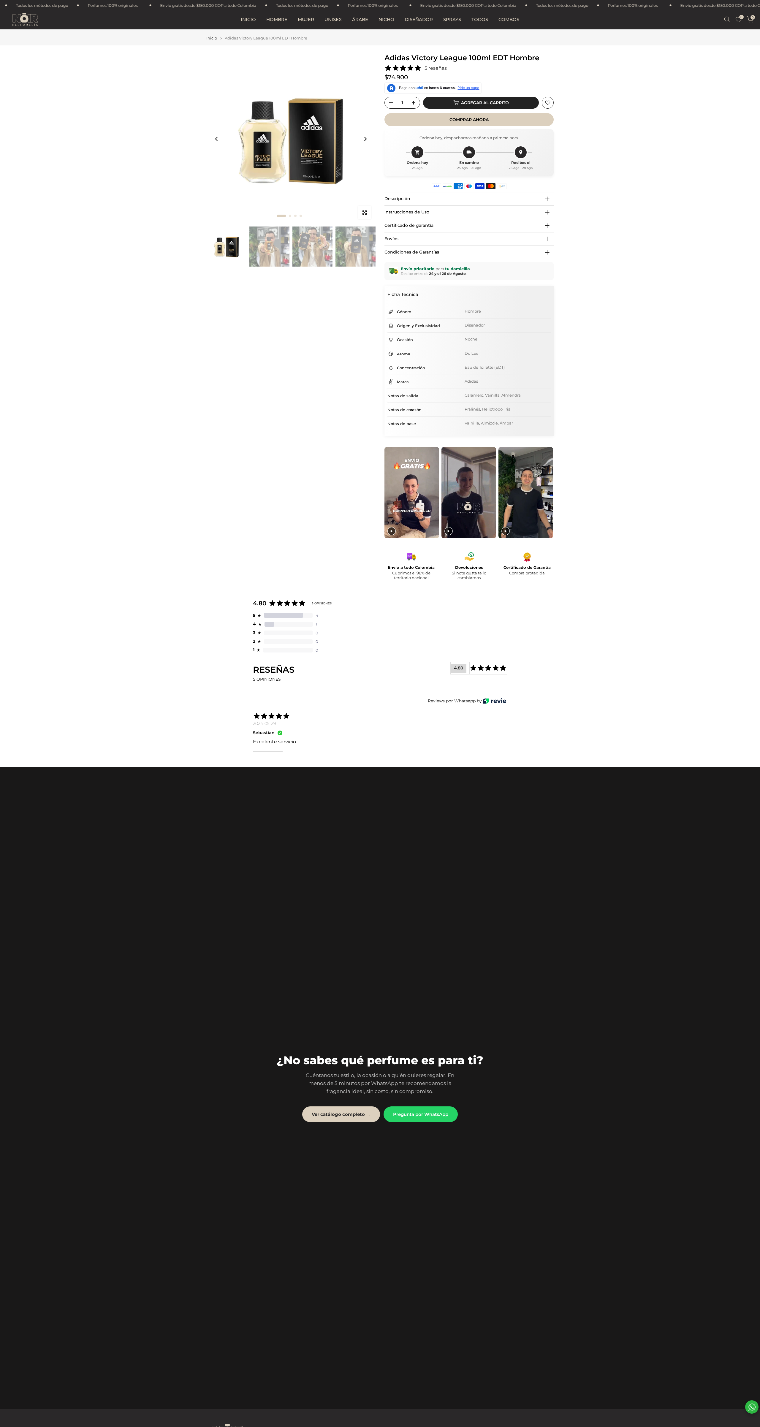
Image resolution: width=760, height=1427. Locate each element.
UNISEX (333, 19)
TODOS (479, 19)
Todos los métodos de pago (138, 5)
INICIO (248, 19)
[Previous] (217, 139)
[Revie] (494, 701)
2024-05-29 (264, 723)
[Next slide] (548, 493)
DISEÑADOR (419, 19)
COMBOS (508, 19)
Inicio (211, 38)
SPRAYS (452, 19)
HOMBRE (276, 19)
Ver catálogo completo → (341, 1114)
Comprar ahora (469, 119)
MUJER (306, 19)
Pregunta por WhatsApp (420, 1114)
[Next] (365, 139)
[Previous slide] (389, 493)
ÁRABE (360, 19)
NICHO (386, 19)
